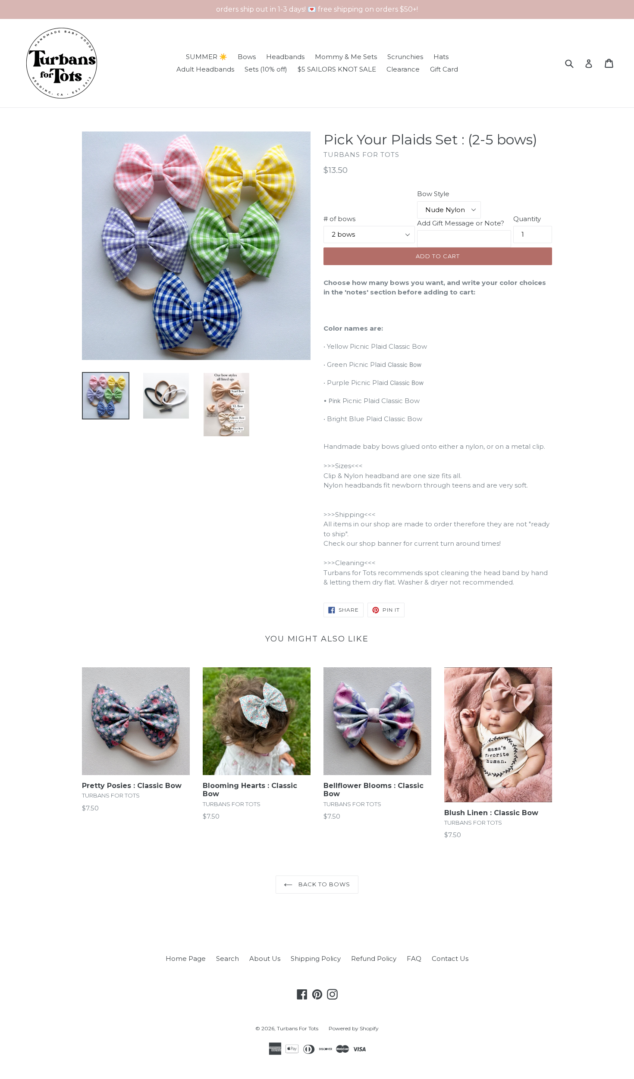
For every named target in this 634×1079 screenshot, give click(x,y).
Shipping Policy (316, 958)
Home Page (186, 958)
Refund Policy (373, 958)
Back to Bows (324, 884)
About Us (264, 958)
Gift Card (444, 69)
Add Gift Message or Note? (460, 223)
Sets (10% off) (266, 69)
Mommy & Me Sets (346, 57)
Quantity (527, 219)
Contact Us (450, 958)
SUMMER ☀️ (206, 57)
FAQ (414, 958)
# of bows (339, 219)
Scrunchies (405, 57)
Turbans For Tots (297, 1028)
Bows (247, 57)
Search (227, 958)
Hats (441, 57)
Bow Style (433, 194)
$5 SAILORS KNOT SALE (337, 69)
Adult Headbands (205, 69)
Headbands (285, 57)
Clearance (403, 69)
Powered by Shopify (354, 1028)
